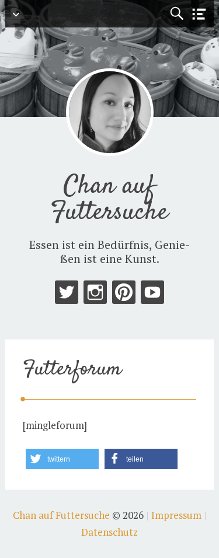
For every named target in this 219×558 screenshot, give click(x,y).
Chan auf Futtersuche (109, 199)
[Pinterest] (123, 294)
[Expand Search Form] (176, 13)
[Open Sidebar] (199, 14)
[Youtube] (152, 294)
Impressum (176, 515)
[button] (62, 459)
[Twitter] (66, 294)
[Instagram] (95, 294)
